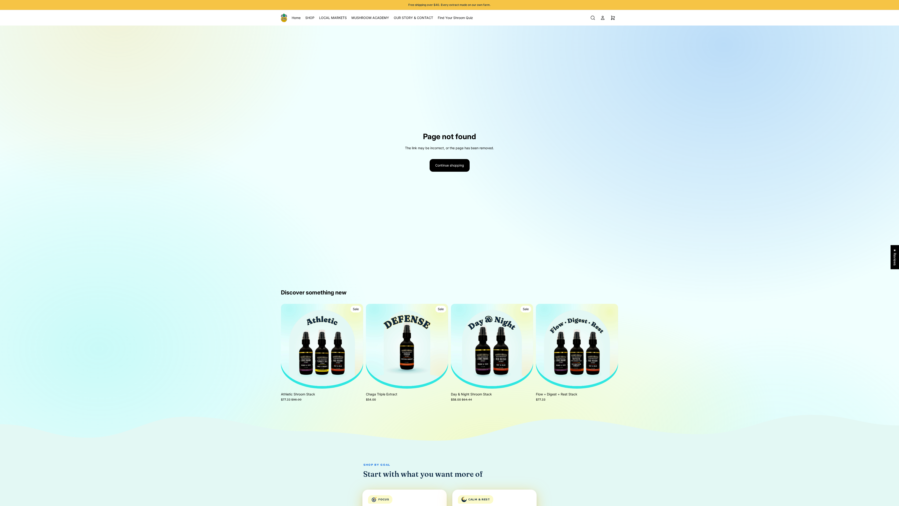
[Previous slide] (288, 345)
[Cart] (613, 18)
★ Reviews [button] (895, 257)
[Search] (593, 18)
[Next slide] (356, 345)
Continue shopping (449, 165)
